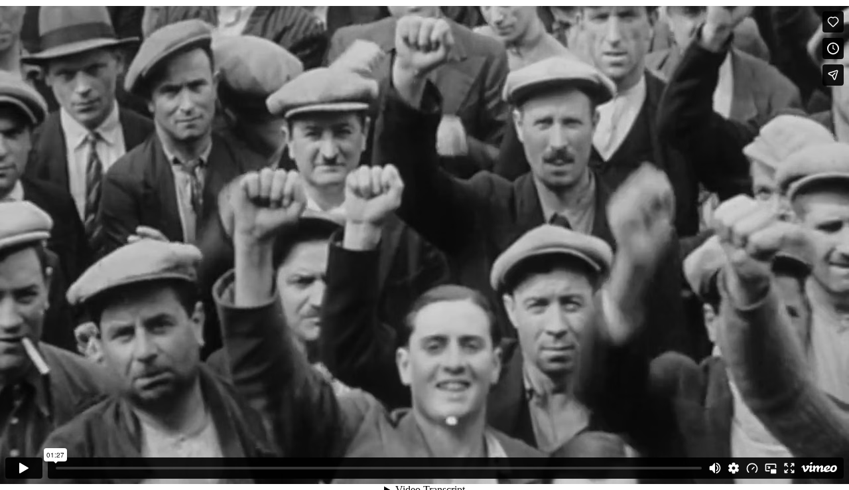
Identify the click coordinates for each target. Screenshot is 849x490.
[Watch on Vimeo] (819, 468)
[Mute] (715, 468)
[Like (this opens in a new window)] (833, 22)
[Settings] (734, 468)
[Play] (23, 468)
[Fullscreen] (789, 468)
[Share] (833, 75)
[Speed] (752, 468)
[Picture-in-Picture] (771, 468)
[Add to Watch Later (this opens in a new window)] (833, 48)
